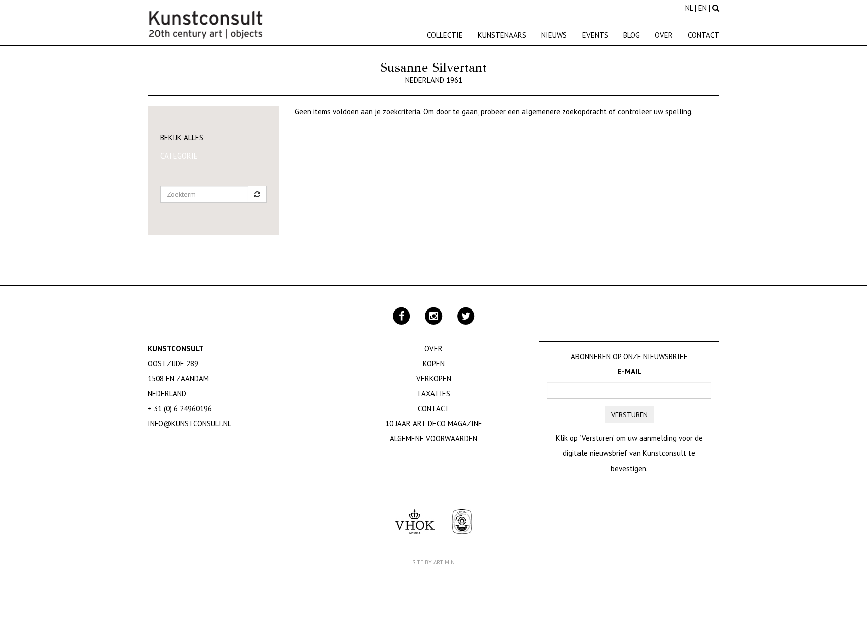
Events (595, 35)
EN (702, 8)
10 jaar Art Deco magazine (433, 423)
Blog (631, 35)
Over (664, 35)
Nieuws (554, 35)
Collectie (445, 35)
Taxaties (433, 393)
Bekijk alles (181, 137)
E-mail (629, 371)
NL (689, 8)
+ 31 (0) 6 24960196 (180, 408)
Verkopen (433, 378)
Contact (703, 35)
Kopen (434, 363)
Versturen (629, 414)
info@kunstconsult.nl (189, 423)
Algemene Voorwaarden (433, 438)
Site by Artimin (433, 562)
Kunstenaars (502, 35)
